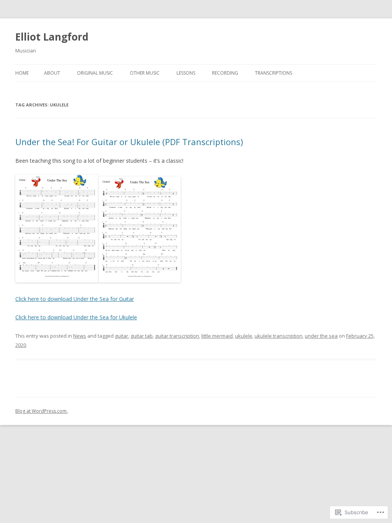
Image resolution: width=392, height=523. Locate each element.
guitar (121, 335)
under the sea (321, 335)
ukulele (243, 335)
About (52, 73)
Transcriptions (273, 73)
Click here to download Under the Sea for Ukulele (76, 317)
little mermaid (217, 335)
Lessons (185, 73)
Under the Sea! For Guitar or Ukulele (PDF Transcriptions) (129, 141)
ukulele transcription (278, 335)
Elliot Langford (51, 37)
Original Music (95, 73)
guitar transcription (177, 335)
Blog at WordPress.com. (41, 411)
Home (22, 73)
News (79, 335)
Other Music (145, 73)
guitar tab (142, 335)
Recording (225, 73)
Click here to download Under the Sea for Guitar (74, 298)
